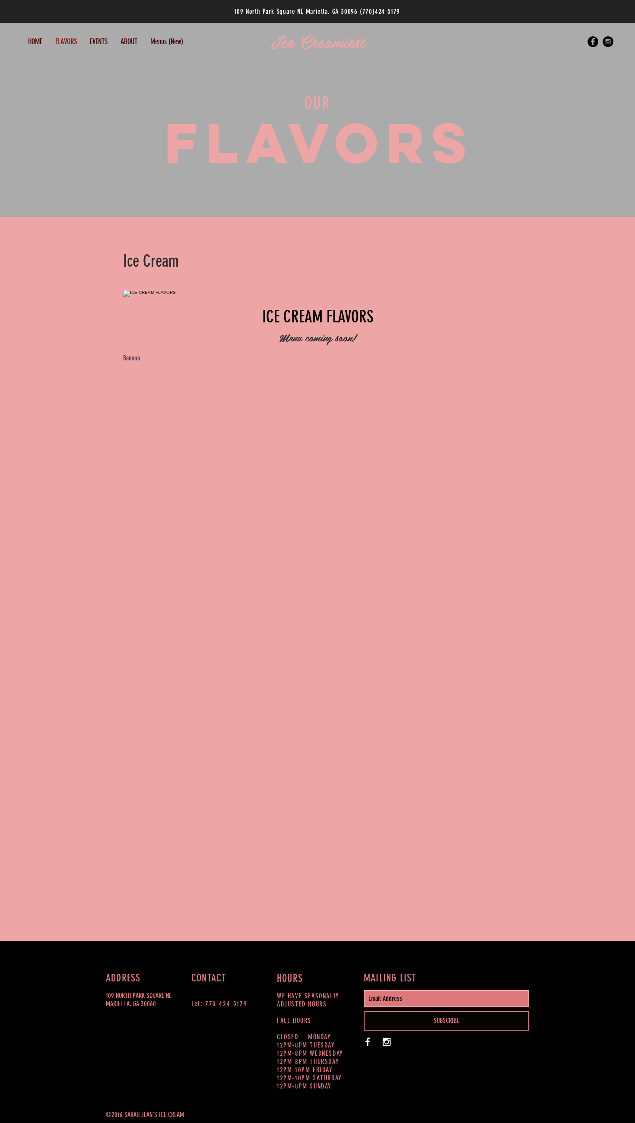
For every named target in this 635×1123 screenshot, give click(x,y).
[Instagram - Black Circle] (608, 41)
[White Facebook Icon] (367, 1041)
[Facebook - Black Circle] (592, 41)
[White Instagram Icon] (386, 1041)
